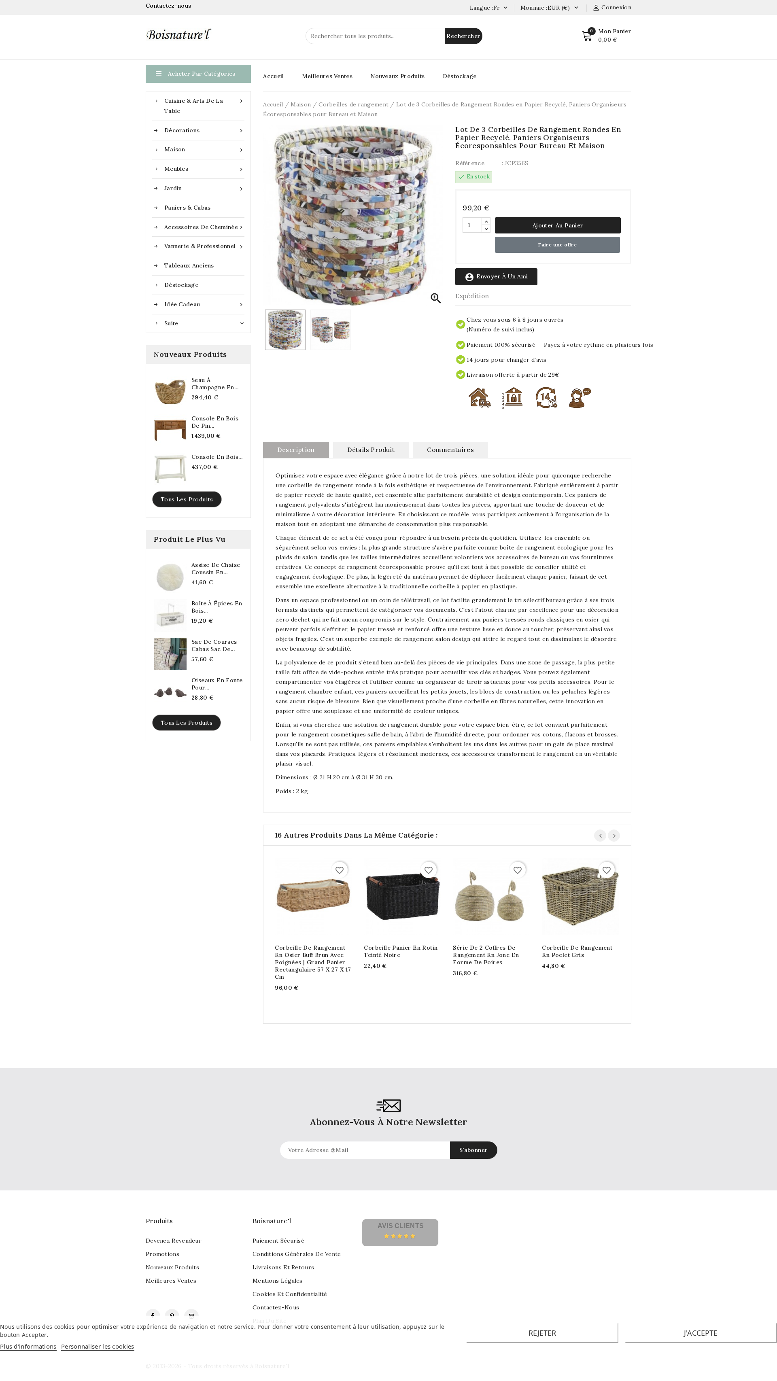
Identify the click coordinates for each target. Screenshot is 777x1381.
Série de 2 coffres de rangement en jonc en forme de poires (486, 955)
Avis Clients (401, 1225)
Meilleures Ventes (327, 76)
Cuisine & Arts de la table (204, 106)
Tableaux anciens (189, 265)
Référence (469, 163)
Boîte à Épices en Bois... (216, 607)
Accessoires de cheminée (204, 227)
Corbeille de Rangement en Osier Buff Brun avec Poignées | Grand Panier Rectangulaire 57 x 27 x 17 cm (313, 962)
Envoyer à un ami (496, 277)
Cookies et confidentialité (290, 1294)
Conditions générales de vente (297, 1254)
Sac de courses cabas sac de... (214, 645)
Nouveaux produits (172, 1267)
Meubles (204, 169)
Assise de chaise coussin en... (215, 568)
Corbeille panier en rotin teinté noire (400, 951)
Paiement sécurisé (278, 1240)
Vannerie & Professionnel (204, 246)
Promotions (162, 1254)
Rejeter (542, 1333)
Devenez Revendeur (174, 1240)
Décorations (204, 130)
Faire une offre (557, 245)
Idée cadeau (204, 304)
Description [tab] (295, 450)
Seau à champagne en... (214, 383)
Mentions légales (278, 1280)
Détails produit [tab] (371, 450)
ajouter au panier (305, 898)
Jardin (204, 188)
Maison (204, 149)
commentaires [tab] (450, 450)
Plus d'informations (28, 1346)
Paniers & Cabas (187, 207)
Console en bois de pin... (214, 422)
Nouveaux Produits (397, 76)
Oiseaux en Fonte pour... (216, 684)
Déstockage (181, 285)
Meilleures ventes (171, 1280)
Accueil (273, 76)
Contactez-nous (169, 5)
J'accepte (701, 1333)
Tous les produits (187, 499)
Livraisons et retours (283, 1267)
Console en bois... (216, 456)
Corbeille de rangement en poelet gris (577, 951)
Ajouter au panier (558, 225)
